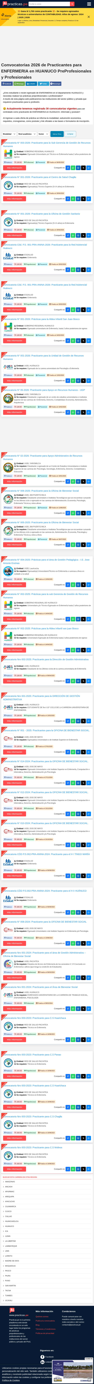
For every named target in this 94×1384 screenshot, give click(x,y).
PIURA (7, 1276)
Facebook (49, 1357)
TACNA (8, 1291)
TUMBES (8, 1296)
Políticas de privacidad (45, 1333)
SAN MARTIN (10, 1286)
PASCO (8, 1271)
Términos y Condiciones (45, 1329)
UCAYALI (8, 1300)
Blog (37, 1325)
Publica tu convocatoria (45, 1321)
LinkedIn (48, 1362)
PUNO (7, 1281)
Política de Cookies (11, 1380)
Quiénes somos (42, 1317)
